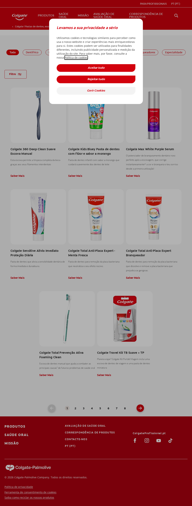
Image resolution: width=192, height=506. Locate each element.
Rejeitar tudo (96, 79)
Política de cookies (76, 57)
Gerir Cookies (96, 90)
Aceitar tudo (96, 68)
